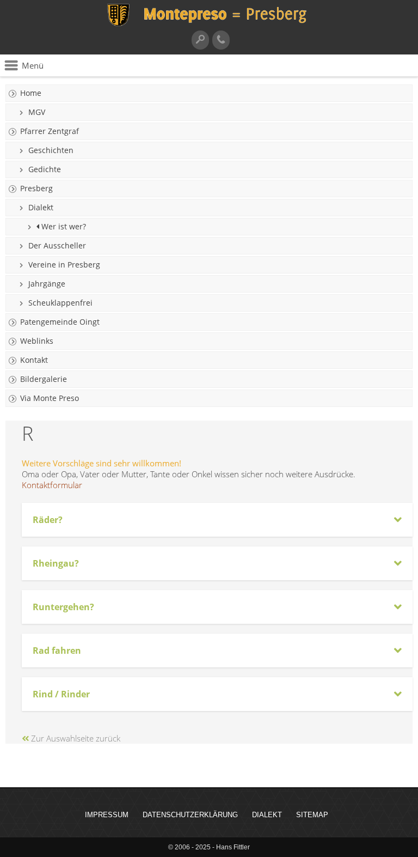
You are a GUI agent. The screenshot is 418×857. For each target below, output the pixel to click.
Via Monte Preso (49, 398)
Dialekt (40, 207)
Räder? (48, 520)
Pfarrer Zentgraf (49, 131)
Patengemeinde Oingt (60, 322)
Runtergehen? (63, 607)
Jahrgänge (46, 283)
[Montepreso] (209, 24)
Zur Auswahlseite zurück (74, 738)
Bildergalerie (43, 379)
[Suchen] (200, 40)
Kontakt (34, 360)
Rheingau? (56, 563)
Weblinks (36, 341)
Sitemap (312, 815)
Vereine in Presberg (64, 264)
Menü (33, 65)
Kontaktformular (52, 484)
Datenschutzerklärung (190, 815)
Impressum (106, 815)
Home (30, 93)
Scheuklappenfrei (60, 302)
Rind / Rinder (61, 694)
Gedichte (44, 169)
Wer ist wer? (62, 226)
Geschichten (50, 150)
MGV (36, 112)
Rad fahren (57, 651)
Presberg (36, 188)
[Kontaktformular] (221, 40)
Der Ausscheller (57, 245)
